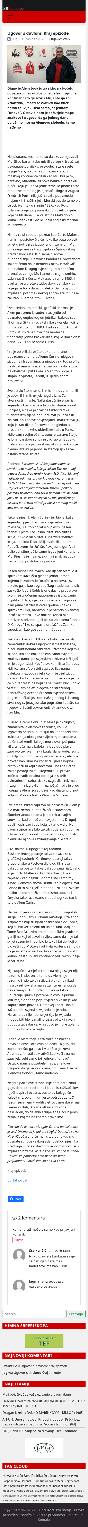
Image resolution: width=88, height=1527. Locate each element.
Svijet (52, 1481)
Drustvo (43, 1500)
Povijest (62, 1476)
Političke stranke (35, 1486)
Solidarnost (26, 1500)
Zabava (80, 1496)
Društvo (50, 1475)
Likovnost (32, 1496)
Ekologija (72, 1496)
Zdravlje (23, 1496)
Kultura (44, 1481)
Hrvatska (10, 1475)
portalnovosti (17, 1180)
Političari (72, 1476)
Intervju (52, 1491)
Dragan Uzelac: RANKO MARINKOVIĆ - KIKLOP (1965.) (43, 1412)
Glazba (72, 1491)
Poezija (51, 1496)
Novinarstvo (13, 1496)
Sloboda (51, 1500)
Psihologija (42, 1496)
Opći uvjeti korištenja (55, 1510)
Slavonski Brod (30, 1481)
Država (25, 1475)
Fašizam (38, 1490)
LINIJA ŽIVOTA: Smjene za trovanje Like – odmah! (39, 1431)
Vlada (19, 1490)
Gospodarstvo (11, 1481)
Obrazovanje (61, 1496)
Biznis (5, 1486)
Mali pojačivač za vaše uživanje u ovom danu (36, 1394)
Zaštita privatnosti (51, 1515)
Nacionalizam (62, 1491)
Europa (28, 1490)
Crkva (5, 1496)
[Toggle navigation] (10, 17)
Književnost (72, 1481)
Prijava (19, 1240)
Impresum (75, 1515)
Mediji (60, 1481)
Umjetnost (7, 1500)
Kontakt (44, 1519)
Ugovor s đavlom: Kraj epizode (44, 1366)
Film (46, 1491)
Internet (35, 1500)
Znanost (16, 1500)
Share (17, 1199)
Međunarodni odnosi (59, 1486)
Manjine (79, 1491)
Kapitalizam (17, 1486)
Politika (37, 1475)
